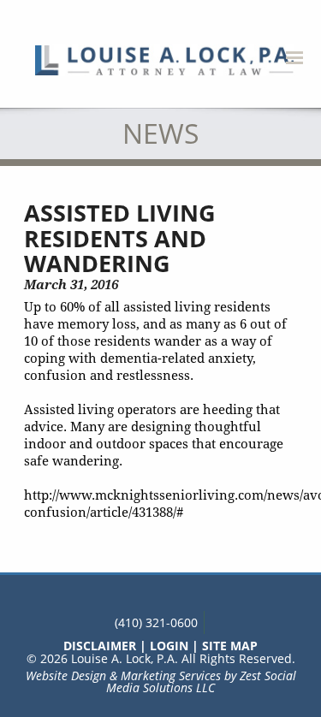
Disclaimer (99, 645)
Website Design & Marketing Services (123, 675)
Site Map (230, 645)
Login (169, 645)
